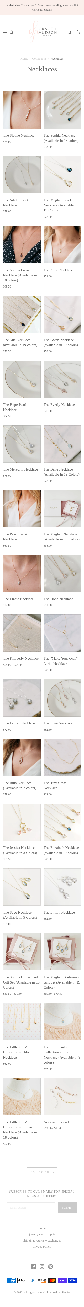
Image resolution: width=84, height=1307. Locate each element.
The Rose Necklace (58, 723)
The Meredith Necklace (20, 469)
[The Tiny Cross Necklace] (62, 757)
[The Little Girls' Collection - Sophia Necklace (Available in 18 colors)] (22, 1096)
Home (24, 58)
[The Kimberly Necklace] (22, 633)
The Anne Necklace (58, 270)
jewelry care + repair (42, 1234)
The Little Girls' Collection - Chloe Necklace (16, 1052)
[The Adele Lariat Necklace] (22, 174)
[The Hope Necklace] (62, 573)
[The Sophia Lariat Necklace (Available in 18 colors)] (22, 244)
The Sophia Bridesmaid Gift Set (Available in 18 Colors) (21, 982)
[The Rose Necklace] (62, 698)
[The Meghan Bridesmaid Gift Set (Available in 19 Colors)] (62, 951)
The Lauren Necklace (19, 723)
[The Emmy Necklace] (62, 887)
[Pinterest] (50, 1266)
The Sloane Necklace (18, 135)
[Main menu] (5, 32)
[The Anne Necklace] (62, 244)
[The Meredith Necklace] (22, 444)
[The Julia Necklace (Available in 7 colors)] (22, 757)
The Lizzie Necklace (18, 599)
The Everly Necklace (59, 405)
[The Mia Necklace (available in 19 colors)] (22, 314)
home (42, 1228)
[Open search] (12, 32)
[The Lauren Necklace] (22, 698)
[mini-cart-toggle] (77, 32)
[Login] (69, 32)
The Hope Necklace (58, 599)
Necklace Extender (58, 1122)
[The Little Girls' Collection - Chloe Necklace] (22, 1021)
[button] (42, 1172)
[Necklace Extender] (62, 1096)
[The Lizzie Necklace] (22, 573)
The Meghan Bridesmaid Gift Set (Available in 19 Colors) (62, 982)
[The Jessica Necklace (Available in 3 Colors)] (22, 822)
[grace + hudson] (42, 31)
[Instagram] (42, 1266)
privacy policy (42, 1246)
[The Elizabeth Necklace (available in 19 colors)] (62, 822)
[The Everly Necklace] (62, 379)
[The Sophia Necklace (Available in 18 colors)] (62, 110)
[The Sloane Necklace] (22, 110)
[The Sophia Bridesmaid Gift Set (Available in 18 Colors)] (22, 951)
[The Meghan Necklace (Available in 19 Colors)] (62, 508)
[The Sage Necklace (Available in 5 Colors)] (22, 887)
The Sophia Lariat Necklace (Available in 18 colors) (20, 275)
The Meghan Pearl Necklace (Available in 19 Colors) (60, 205)
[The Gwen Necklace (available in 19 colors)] (62, 314)
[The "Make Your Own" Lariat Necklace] (62, 633)
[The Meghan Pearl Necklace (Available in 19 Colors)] (62, 174)
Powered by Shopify (59, 1292)
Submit (67, 1207)
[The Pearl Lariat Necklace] (22, 508)
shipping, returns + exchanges (42, 1240)
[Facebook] (33, 1266)
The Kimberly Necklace (21, 658)
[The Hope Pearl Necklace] (22, 379)
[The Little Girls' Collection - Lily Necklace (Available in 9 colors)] (62, 1021)
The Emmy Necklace (59, 912)
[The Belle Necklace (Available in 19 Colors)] (62, 444)
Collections (39, 58)
